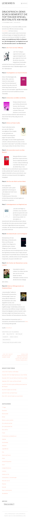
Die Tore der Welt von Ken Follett (16, 181)
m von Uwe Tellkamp (17, 47)
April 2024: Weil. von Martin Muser (9, 392)
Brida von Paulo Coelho (13, 123)
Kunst (3, 464)
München (4, 484)
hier (21, 319)
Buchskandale (5, 413)
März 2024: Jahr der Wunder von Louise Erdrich (12, 396)
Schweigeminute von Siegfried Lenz (17, 204)
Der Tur (9, 47)
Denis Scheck (14, 337)
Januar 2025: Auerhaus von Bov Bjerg (10, 371)
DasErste (5, 337)
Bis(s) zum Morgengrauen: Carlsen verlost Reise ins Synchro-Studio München (22, 357)
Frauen (3, 432)
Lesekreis (8, 3)
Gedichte (4, 439)
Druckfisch (9, 327)
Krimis (3, 458)
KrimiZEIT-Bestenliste (6, 461)
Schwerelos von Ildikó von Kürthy (16, 97)
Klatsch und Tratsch (6, 455)
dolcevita (17, 22)
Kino (3, 452)
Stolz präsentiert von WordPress (15, 513)
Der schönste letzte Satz (7, 426)
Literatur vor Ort (5, 474)
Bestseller (19, 334)
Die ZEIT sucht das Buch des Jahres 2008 (7, 356)
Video (26, 321)
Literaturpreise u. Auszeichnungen (9, 477)
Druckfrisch (5, 31)
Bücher (3, 416)
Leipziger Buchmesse (6, 468)
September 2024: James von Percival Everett (11, 381)
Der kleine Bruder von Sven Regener (17, 233)
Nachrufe (4, 487)
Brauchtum (4, 410)
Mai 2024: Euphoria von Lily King (9, 389)
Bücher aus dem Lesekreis (7, 420)
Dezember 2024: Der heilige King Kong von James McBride (14, 374)
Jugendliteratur (5, 448)
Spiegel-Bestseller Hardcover (12, 342)
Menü (25, 3)
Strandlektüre (5, 493)
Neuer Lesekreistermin (7, 490)
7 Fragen (4, 407)
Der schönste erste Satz (7, 423)
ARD (4, 334)
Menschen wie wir (6, 480)
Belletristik (10, 334)
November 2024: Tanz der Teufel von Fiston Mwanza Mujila (14, 378)
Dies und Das (5, 429)
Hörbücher (4, 445)
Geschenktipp (5, 442)
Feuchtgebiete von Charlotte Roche (17, 72)
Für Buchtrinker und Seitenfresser (9, 436)
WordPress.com (20, 515)
